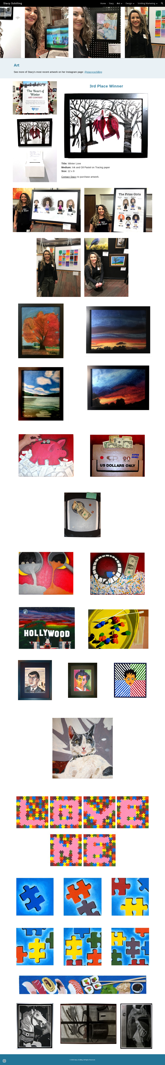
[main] (82, 68)
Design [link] (129, 3)
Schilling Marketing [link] (146, 3)
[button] (162, 3)
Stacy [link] (111, 3)
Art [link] (118, 3)
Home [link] (103, 3)
